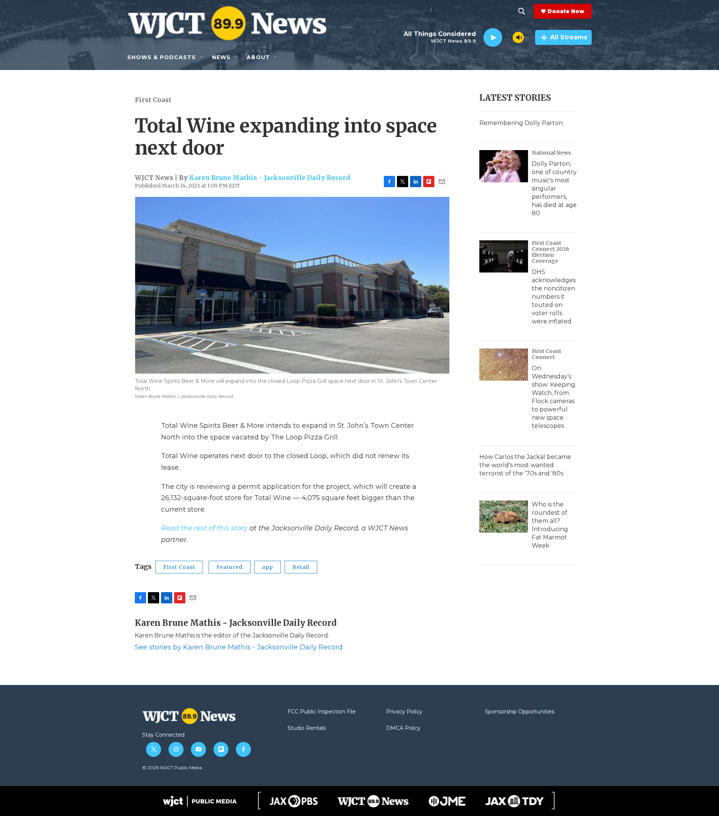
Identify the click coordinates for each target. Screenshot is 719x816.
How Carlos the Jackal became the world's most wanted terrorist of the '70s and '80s (525, 465)
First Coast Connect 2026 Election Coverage (550, 252)
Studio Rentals (307, 728)
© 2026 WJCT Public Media (172, 767)
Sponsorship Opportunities (519, 712)
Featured (229, 567)
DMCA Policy (403, 728)
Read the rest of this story (204, 528)
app (267, 567)
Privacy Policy (404, 712)
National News (551, 152)
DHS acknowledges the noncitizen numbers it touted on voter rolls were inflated (554, 296)
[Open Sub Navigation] (201, 57)
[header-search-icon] (522, 11)
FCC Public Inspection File (322, 712)
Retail (300, 567)
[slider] (507, 37)
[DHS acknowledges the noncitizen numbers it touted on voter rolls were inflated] (503, 256)
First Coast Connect (546, 354)
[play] (493, 37)
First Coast (153, 100)
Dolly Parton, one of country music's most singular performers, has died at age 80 (554, 188)
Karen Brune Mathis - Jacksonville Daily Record (269, 178)
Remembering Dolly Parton (521, 123)
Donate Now (565, 11)
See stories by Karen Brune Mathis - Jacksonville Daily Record (239, 647)
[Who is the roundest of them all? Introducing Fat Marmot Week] (503, 516)
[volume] (518, 37)
